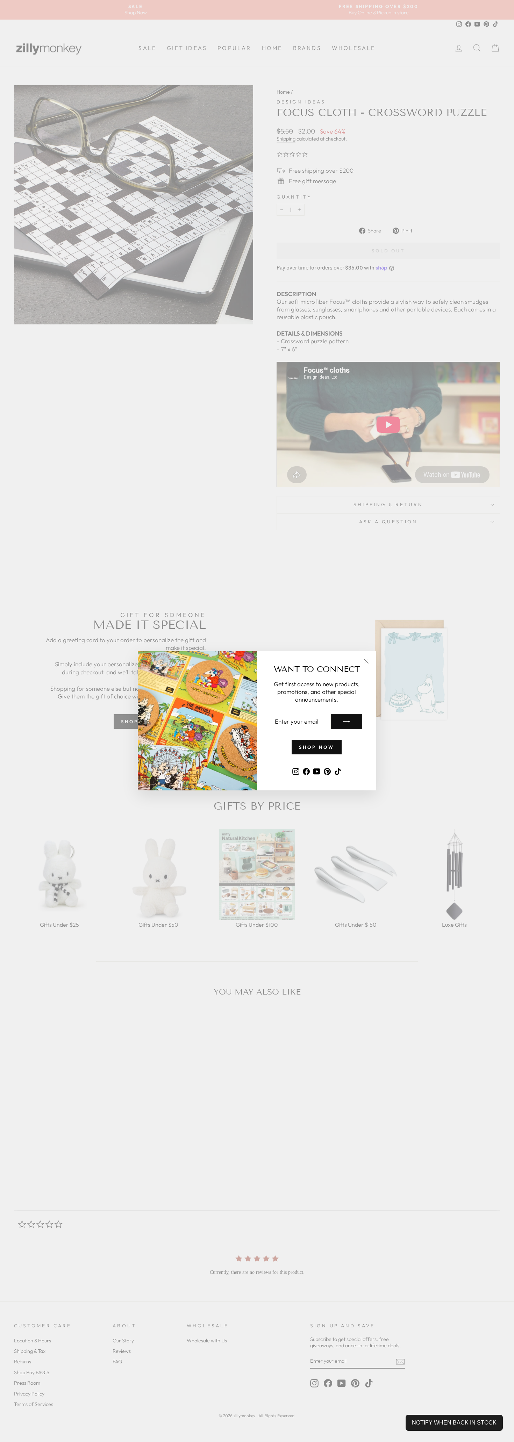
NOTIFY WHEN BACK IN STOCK (454, 1423)
